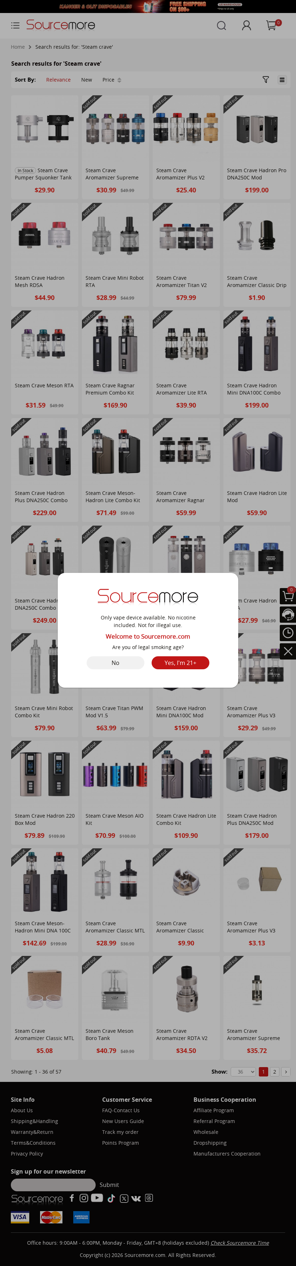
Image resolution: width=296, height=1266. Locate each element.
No (115, 663)
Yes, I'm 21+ (180, 663)
